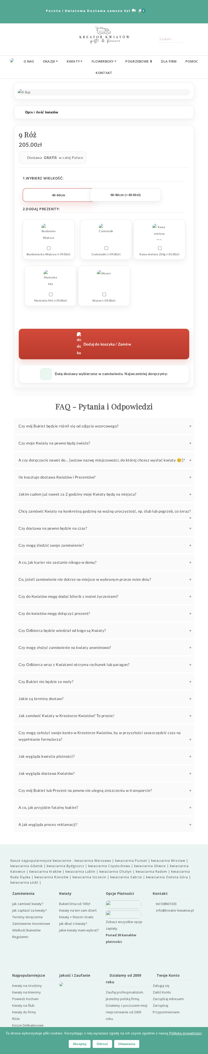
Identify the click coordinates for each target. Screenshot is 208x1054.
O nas (29, 61)
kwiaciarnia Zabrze (126, 877)
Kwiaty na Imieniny (26, 992)
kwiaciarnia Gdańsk (27, 866)
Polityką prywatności (185, 1033)
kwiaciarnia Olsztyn (116, 871)
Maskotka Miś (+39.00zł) (50, 300)
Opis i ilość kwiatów (41, 112)
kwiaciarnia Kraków (45, 871)
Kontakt (104, 72)
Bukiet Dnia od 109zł (74, 903)
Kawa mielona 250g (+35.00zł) (159, 254)
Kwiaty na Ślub (23, 1005)
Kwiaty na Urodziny (27, 985)
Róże (16, 1018)
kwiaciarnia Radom (152, 871)
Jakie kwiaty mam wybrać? (79, 930)
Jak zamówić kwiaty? (27, 903)
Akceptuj (79, 1044)
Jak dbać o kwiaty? (73, 923)
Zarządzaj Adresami (168, 999)
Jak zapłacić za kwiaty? (29, 910)
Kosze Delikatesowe (28, 1025)
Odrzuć (102, 1044)
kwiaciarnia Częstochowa (109, 866)
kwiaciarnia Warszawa (93, 860)
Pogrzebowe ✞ (138, 61)
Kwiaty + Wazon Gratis (76, 917)
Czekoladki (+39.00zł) (106, 254)
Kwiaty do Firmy (24, 1012)
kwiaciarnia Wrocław (168, 860)
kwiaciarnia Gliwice (150, 866)
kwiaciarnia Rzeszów (52, 877)
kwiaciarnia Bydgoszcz (66, 866)
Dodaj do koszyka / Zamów (107, 344)
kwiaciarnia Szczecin (90, 877)
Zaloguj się (161, 985)
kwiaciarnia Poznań (131, 860)
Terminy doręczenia (27, 917)
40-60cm (58, 195)
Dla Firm (169, 61)
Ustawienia (126, 1044)
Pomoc (191, 61)
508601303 (169, 903)
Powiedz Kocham (25, 999)
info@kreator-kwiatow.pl (175, 910)
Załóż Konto (162, 992)
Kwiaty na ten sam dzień (78, 910)
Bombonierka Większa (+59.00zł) (49, 254)
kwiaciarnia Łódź (24, 882)
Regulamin (20, 936)
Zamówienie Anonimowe (31, 923)
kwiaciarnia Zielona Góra (167, 877)
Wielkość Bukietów (26, 930)
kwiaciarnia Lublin (80, 871)
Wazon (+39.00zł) (103, 300)
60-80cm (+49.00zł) (125, 194)
